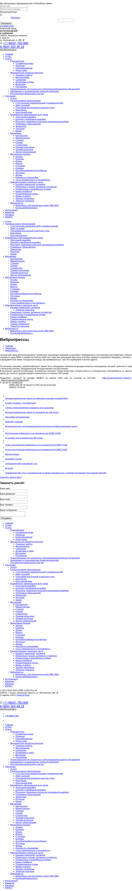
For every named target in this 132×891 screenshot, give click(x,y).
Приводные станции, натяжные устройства (36, 187)
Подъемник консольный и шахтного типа (35, 108)
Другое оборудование (25, 152)
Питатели (19, 129)
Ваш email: (5, 499)
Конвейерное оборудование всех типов (29, 115)
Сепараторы (21, 145)
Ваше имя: (5, 488)
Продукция (10, 96)
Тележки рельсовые (24, 147)
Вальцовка (20, 84)
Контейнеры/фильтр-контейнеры (31, 170)
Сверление (20, 80)
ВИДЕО (9, 217)
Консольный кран (23, 112)
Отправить (6, 23)
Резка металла (17, 61)
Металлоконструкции (20, 154)
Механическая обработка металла (26, 73)
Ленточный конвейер (25, 117)
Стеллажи (20, 166)
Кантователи (21, 136)
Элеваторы (20, 126)
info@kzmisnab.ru (8, 50)
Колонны (19, 159)
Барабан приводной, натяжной (30, 184)
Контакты (9, 215)
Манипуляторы (22, 138)
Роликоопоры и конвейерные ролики (33, 189)
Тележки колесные (24, 149)
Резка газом (21, 70)
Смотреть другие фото (11, 477)
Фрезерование (22, 77)
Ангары (19, 156)
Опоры (18, 161)
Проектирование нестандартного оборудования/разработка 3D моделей (45, 89)
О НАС (8, 56)
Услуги (8, 59)
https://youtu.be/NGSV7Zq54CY (116, 378)
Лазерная (20, 66)
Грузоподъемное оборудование (25, 101)
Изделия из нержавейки (26, 177)
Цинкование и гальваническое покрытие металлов (34, 91)
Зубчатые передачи (24, 201)
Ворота (18, 163)
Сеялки (19, 142)
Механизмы (16, 133)
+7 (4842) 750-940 (15, 43)
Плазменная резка (24, 63)
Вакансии (9, 212)
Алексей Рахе (23, 695)
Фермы (18, 175)
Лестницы (20, 173)
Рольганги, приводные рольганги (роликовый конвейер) (42, 122)
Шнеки (18, 131)
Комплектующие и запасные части (26, 182)
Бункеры (19, 168)
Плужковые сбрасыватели (28, 124)
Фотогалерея (11, 210)
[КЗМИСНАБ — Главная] (7, 26)
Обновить (15, 18)
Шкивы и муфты (23, 196)
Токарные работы (23, 75)
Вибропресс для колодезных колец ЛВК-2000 (37, 205)
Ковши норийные (23, 191)
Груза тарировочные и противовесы (32, 180)
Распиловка (21, 87)
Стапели (19, 140)
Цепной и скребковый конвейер (30, 119)
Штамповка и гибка (24, 82)
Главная (9, 54)
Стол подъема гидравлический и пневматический (39, 103)
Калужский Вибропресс (26, 208)
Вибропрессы (16, 203)
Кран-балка (20, 110)
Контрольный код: (8, 12)
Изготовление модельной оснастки (27, 94)
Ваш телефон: (7, 505)
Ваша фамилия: (7, 494)
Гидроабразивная (23, 68)
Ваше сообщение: (8, 510)
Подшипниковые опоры (26, 194)
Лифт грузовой (22, 105)
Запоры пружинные (24, 198)
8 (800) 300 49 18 (12, 47)
